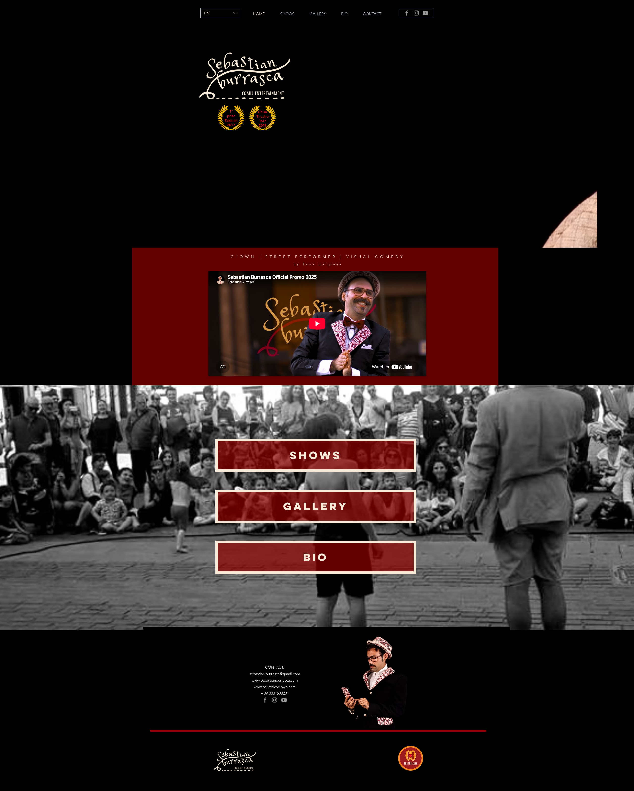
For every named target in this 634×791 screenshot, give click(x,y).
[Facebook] (406, 13)
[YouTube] (425, 13)
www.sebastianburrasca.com (275, 680)
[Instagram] (416, 13)
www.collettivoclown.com (275, 686)
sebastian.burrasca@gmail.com (274, 673)
